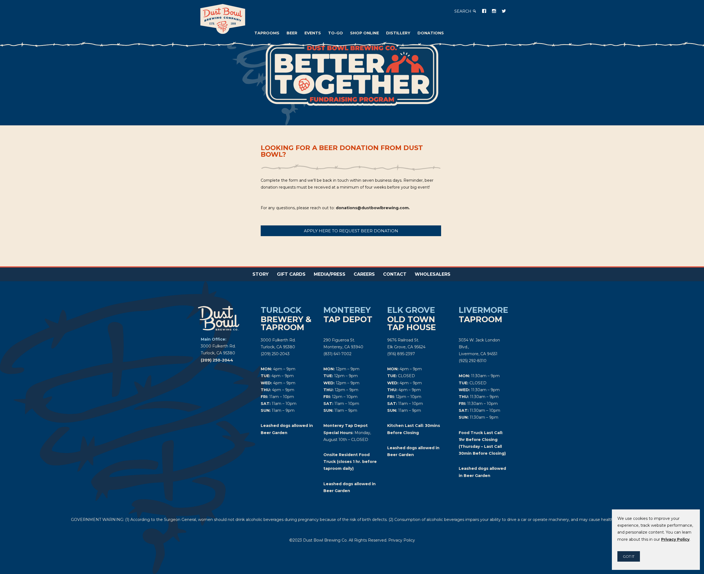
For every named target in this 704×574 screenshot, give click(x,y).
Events (312, 33)
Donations (430, 33)
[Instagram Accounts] (494, 11)
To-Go (335, 33)
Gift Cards (291, 274)
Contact (394, 274)
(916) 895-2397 (401, 353)
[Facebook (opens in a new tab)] (484, 11)
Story (260, 274)
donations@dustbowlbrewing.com (372, 207)
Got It (628, 556)
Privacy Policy (401, 540)
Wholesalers (432, 274)
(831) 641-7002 (337, 353)
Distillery (398, 33)
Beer (292, 33)
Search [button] (463, 11)
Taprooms (266, 33)
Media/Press (329, 274)
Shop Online (364, 33)
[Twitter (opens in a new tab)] (504, 11)
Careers (364, 274)
